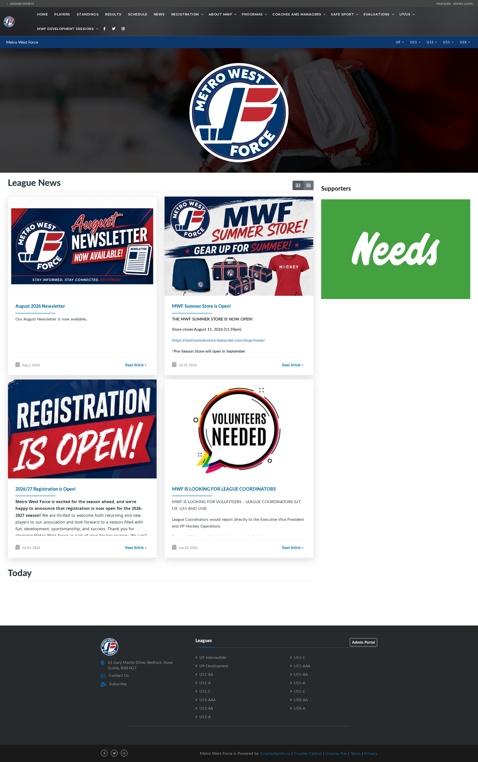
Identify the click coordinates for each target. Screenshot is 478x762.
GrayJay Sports (21, 3)
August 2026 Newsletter (40, 306)
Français (444, 3)
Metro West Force (22, 42)
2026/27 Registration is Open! (45, 489)
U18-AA (301, 699)
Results (113, 14)
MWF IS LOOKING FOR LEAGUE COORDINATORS (224, 489)
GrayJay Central (308, 753)
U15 (447, 42)
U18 (464, 42)
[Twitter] (114, 28)
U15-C (299, 691)
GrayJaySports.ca (275, 753)
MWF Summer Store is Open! (201, 306)
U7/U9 (405, 14)
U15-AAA (302, 665)
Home (42, 14)
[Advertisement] (395, 351)
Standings (88, 14)
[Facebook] (105, 28)
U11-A (205, 682)
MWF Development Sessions (65, 29)
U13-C (299, 657)
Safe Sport (342, 14)
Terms (356, 753)
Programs (252, 14)
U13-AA (206, 708)
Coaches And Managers (296, 14)
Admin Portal (363, 642)
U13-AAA (207, 699)
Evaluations (376, 14)
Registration (185, 14)
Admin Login (463, 3)
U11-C (205, 691)
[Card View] (298, 185)
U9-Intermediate (212, 657)
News (159, 14)
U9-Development (213, 665)
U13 (430, 42)
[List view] (308, 185)
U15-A (299, 682)
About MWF (220, 14)
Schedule (137, 14)
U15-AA (301, 674)
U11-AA (206, 674)
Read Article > (136, 365)
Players (62, 14)
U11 (414, 42)
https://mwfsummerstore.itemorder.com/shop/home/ (218, 340)
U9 (399, 42)
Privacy (370, 753)
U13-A (205, 716)
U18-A (299, 708)
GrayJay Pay (336, 753)
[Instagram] (123, 28)
